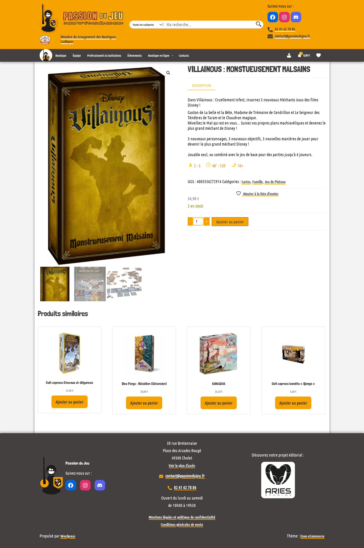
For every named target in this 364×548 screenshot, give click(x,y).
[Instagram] (284, 17)
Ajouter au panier (230, 221)
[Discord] (296, 17)
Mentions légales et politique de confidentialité (182, 517)
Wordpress (67, 536)
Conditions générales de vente (182, 524)
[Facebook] (273, 17)
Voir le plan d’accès (182, 465)
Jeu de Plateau (275, 181)
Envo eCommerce (312, 536)
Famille (257, 181)
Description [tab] (201, 85)
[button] (168, 73)
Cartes (246, 181)
